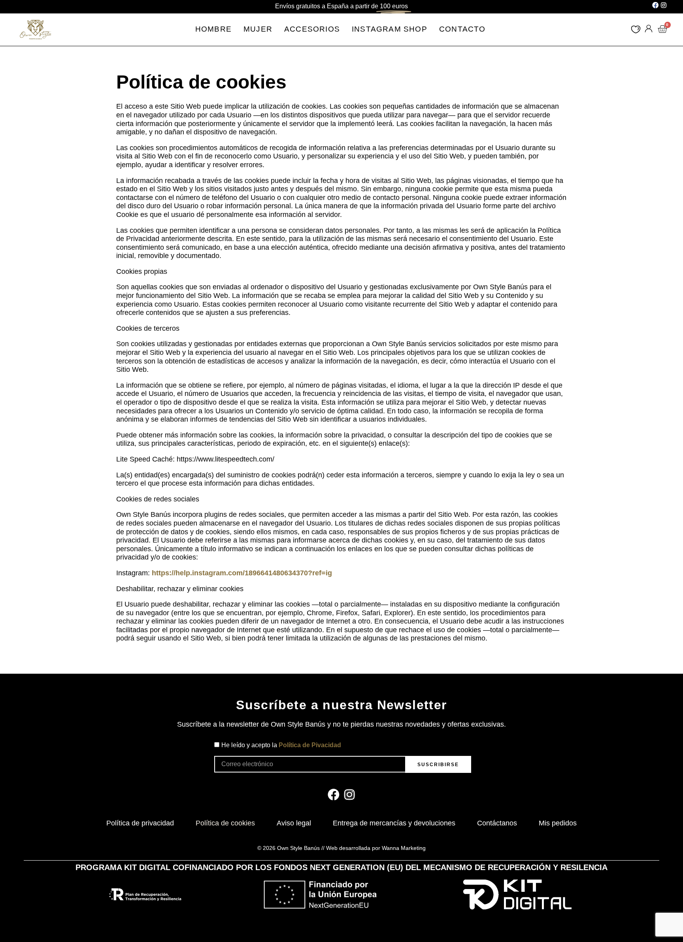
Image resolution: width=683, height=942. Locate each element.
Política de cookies (225, 823)
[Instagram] (663, 5)
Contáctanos (497, 823)
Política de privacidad (140, 823)
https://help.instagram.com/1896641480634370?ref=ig (242, 573)
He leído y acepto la (281, 745)
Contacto (462, 29)
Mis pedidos (558, 823)
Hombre (213, 29)
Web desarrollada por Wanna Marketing (376, 848)
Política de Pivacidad (310, 745)
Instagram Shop (389, 29)
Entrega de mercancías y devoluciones (394, 823)
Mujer (257, 29)
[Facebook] (655, 5)
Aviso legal (294, 823)
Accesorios (312, 29)
